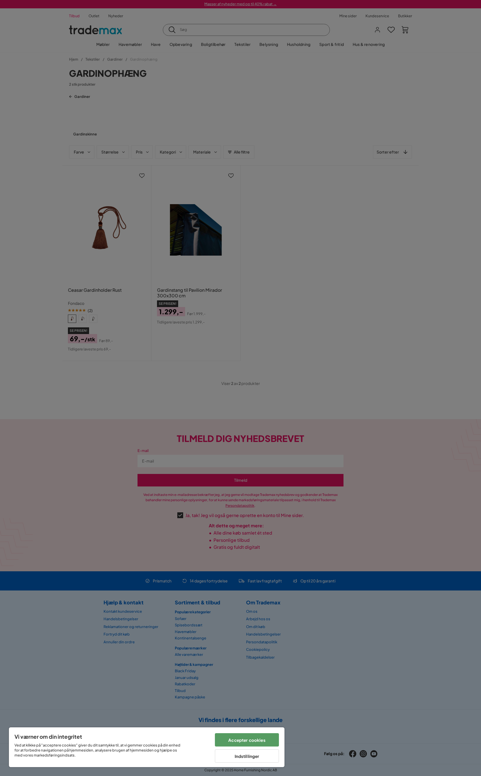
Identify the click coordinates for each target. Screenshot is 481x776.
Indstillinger (247, 756)
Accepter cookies (246, 740)
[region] (146, 747)
